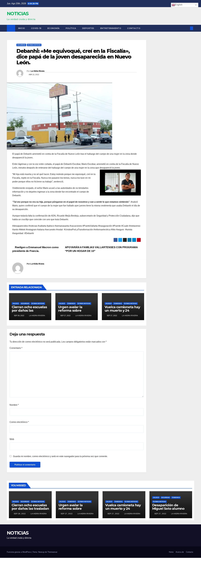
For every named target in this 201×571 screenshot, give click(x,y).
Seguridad (21, 45)
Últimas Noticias (34, 45)
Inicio (21, 28)
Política (71, 28)
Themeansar (52, 552)
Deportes (88, 28)
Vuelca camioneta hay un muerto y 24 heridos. (122, 310)
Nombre (14, 405)
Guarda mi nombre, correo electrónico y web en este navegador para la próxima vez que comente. (60, 456)
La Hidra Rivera (37, 71)
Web (12, 439)
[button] (187, 28)
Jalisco (16, 303)
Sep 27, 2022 (67, 514)
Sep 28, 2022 (20, 514)
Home (171, 552)
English (178, 5)
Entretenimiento (110, 28)
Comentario (16, 348)
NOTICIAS (17, 13)
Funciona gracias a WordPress (19, 552)
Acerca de (180, 552)
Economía (53, 28)
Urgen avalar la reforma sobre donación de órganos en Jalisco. (75, 312)
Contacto (133, 28)
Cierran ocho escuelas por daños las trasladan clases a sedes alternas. (29, 312)
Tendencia (71, 303)
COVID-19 (36, 28)
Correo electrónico (19, 422)
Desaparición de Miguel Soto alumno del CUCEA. (168, 508)
